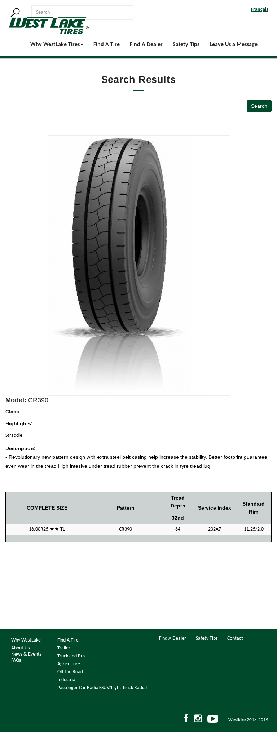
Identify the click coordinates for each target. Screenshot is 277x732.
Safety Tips (186, 45)
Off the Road (70, 672)
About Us (20, 648)
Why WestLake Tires (55, 45)
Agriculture (68, 664)
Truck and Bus (71, 656)
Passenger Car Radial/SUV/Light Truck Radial (102, 688)
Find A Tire (106, 45)
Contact (235, 638)
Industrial (66, 680)
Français (259, 9)
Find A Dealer (146, 45)
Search (259, 106)
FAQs (16, 660)
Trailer (63, 648)
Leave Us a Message (234, 45)
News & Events (26, 654)
